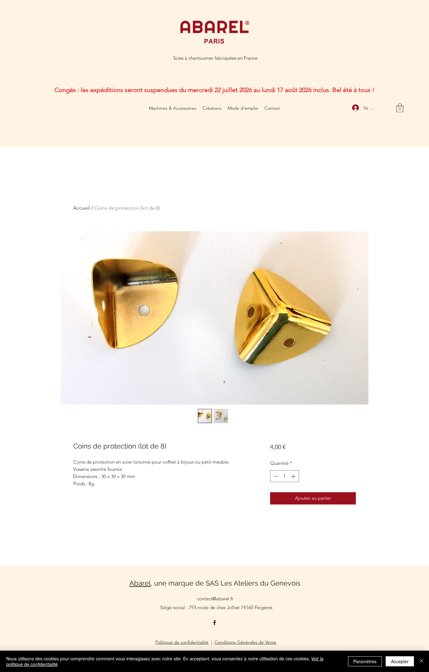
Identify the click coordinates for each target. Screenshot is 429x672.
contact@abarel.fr (215, 599)
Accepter (400, 661)
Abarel (140, 583)
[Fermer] (421, 661)
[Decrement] (275, 476)
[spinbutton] (284, 476)
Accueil (81, 208)
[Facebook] (214, 623)
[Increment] (294, 476)
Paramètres (365, 661)
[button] (400, 108)
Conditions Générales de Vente (245, 642)
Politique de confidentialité (182, 642)
